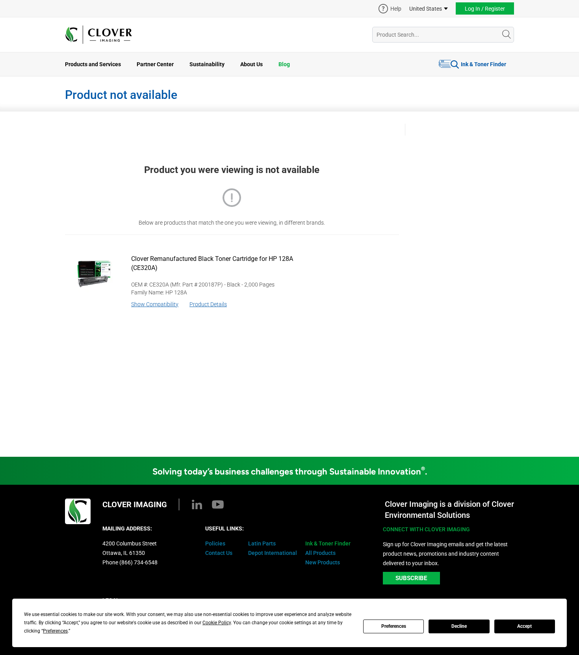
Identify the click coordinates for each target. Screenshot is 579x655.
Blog (284, 64)
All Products (320, 553)
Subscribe (411, 578)
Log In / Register (485, 9)
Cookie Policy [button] (216, 622)
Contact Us (218, 553)
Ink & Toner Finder (483, 64)
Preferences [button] (55, 631)
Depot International (272, 553)
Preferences (393, 626)
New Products (322, 562)
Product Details (208, 304)
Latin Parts (262, 543)
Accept (524, 626)
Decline (459, 626)
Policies (215, 543)
